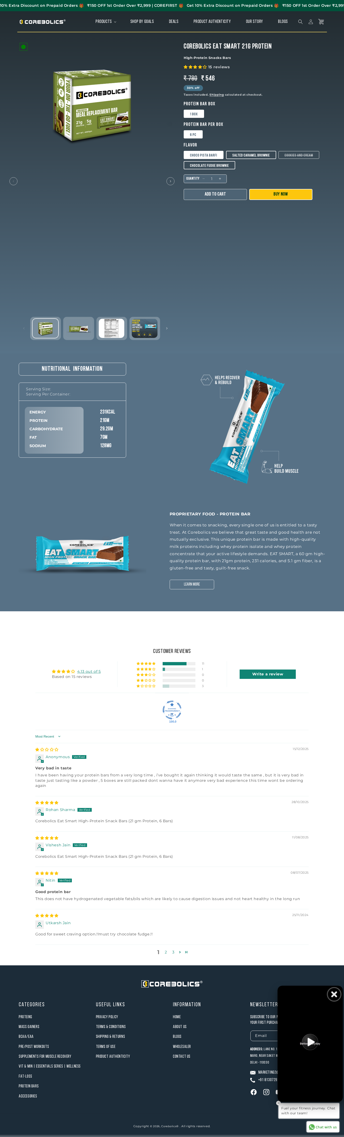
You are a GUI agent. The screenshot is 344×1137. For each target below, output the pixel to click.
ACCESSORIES (28, 1096)
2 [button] (166, 952)
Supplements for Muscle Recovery (45, 1056)
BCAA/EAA (26, 1037)
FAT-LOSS (25, 1076)
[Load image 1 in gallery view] (45, 328)
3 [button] (173, 952)
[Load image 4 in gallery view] (145, 328)
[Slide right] (170, 181)
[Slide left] (13, 181)
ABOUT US (180, 1027)
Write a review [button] (267, 674)
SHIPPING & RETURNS (110, 1037)
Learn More (192, 584)
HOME (177, 1017)
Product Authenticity (113, 1056)
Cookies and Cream (302, 156)
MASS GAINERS (29, 1027)
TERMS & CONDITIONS (111, 1027)
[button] (105, 22)
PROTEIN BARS (29, 1086)
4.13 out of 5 (89, 671)
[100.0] (172, 710)
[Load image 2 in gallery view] (78, 328)
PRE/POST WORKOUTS (34, 1047)
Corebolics (168, 1126)
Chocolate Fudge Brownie (209, 166)
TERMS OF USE (106, 1047)
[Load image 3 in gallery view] (112, 328)
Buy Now (281, 194)
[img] (47, 749)
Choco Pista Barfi (203, 155)
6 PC (193, 135)
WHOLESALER (182, 1047)
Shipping (216, 94)
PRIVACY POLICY (107, 1017)
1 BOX (194, 114)
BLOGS (177, 1037)
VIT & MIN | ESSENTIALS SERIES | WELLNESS (50, 1066)
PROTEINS (25, 1017)
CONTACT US (181, 1056)
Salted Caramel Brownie (251, 155)
